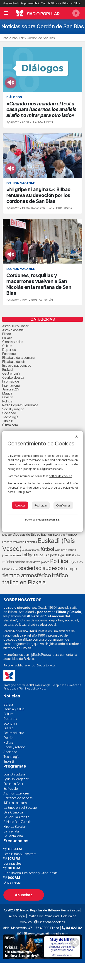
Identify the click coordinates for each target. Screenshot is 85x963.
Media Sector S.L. (49, 519)
